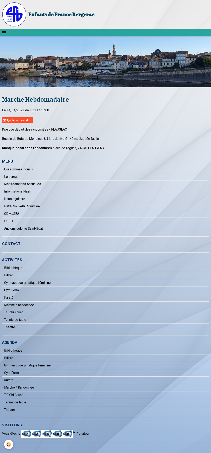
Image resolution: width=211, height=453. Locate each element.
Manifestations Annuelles (22, 184)
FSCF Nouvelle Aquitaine (22, 206)
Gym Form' (11, 290)
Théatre (9, 327)
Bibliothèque (13, 268)
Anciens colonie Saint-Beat (23, 229)
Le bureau (11, 177)
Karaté (8, 298)
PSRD (8, 221)
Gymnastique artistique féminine (27, 283)
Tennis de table (15, 320)
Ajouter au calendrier (19, 120)
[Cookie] (8, 444)
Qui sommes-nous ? (18, 169)
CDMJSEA (11, 214)
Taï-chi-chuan (13, 312)
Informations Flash (17, 191)
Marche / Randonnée (19, 305)
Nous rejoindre (14, 199)
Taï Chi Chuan (13, 395)
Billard (8, 275)
